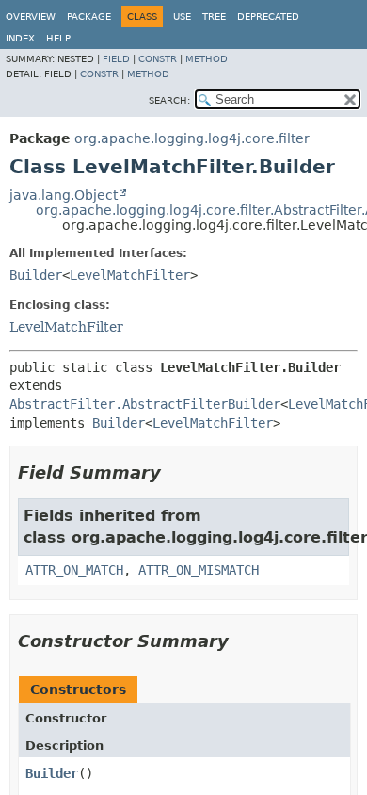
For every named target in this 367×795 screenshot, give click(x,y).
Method (206, 59)
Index (20, 38)
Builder (35, 275)
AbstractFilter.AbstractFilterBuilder (144, 404)
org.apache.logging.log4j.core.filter (192, 138)
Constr (157, 59)
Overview (31, 16)
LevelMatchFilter (130, 275)
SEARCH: (169, 100)
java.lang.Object (63, 195)
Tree (214, 16)
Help (58, 38)
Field (116, 59)
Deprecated (268, 16)
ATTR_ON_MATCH (74, 569)
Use (182, 16)
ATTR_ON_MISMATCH (198, 569)
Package (89, 16)
